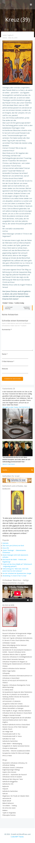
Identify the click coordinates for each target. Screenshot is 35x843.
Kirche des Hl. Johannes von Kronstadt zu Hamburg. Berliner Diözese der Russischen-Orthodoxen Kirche (16, 696)
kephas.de (5, 786)
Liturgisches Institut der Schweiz (12, 704)
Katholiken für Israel (8, 739)
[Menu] (31, 4)
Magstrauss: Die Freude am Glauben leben (15, 796)
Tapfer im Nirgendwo (9, 813)
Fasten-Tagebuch (7, 35)
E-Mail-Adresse (8, 361)
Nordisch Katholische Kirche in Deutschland (16, 724)
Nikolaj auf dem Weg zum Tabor (12, 779)
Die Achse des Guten (9, 808)
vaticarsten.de (6, 798)
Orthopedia (6, 673)
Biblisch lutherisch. (8, 803)
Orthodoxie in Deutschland (10, 678)
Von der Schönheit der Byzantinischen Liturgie (16, 573)
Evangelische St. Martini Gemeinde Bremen (15, 746)
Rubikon (4, 810)
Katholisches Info (7, 784)
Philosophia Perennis (9, 815)
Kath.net (5, 793)
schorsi (4, 38)
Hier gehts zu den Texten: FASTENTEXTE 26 (16, 407)
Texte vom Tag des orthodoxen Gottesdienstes (17, 638)
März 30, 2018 (12, 38)
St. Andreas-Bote (7, 690)
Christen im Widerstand (9, 748)
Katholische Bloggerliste (10, 781)
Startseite (5, 543)
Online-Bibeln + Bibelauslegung (12, 743)
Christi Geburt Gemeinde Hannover (13, 659)
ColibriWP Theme (17, 837)
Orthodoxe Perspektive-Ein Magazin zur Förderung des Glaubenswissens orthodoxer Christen (16, 664)
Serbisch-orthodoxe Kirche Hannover (14, 668)
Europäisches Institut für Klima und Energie (15, 753)
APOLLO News (7, 755)
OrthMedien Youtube (9, 643)
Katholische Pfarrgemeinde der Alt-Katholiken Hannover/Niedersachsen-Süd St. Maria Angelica (16, 720)
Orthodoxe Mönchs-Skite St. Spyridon (14, 654)
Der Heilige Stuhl (7, 731)
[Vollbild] (31, 600)
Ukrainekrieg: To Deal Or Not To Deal (14, 576)
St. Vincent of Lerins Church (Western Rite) (15, 640)
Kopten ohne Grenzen (9, 772)
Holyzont (5, 789)
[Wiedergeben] (4, 600)
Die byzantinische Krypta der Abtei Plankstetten (17, 692)
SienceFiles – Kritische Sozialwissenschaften (16, 751)
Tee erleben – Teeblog (9, 805)
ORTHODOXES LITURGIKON (11, 701)
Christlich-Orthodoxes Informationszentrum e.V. (17, 676)
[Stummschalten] (28, 600)
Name (5, 354)
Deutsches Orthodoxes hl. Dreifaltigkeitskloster (17, 657)
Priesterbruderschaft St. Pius (11, 734)
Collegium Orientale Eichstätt (11, 715)
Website (5, 369)
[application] (17, 593)
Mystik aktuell (6, 801)
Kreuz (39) (5, 548)
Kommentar (7, 329)
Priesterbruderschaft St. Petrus (12, 736)
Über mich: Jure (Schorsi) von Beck (13, 545)
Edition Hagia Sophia (8, 671)
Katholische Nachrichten (10, 741)
